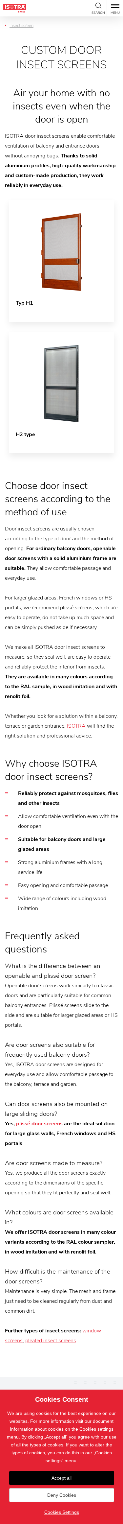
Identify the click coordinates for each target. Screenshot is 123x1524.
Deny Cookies (61, 1495)
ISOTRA (76, 726)
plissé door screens (39, 1123)
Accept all (61, 1478)
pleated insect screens (50, 1340)
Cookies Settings (61, 1512)
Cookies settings (96, 1429)
